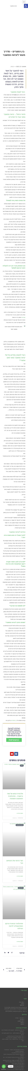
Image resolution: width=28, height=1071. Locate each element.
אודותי (22, 1003)
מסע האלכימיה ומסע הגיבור (18, 1063)
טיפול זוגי (22, 1019)
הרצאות (22, 1022)
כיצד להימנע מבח (20, 1036)
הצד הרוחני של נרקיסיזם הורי (17, 1052)
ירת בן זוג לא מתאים (11, 1036)
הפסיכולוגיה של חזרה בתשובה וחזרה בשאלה (14, 1064)
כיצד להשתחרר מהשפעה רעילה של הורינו (15, 1037)
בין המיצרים (14, 720)
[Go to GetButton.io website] (3, 1069)
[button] (26, 6)
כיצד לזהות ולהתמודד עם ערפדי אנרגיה (15, 1069)
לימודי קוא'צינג (21, 1021)
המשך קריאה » (20, 813)
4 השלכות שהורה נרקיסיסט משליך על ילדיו (15, 1061)
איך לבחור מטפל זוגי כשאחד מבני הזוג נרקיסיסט (13, 1060)
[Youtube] (12, 754)
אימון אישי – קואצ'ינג (19, 1018)
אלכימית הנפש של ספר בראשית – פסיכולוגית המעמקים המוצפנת (15, 796)
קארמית (23, 317)
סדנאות (22, 1024)
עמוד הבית (21, 1002)
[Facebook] (16, 754)
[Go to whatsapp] (4, 1066)
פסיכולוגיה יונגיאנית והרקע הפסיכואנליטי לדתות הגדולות (14, 926)
